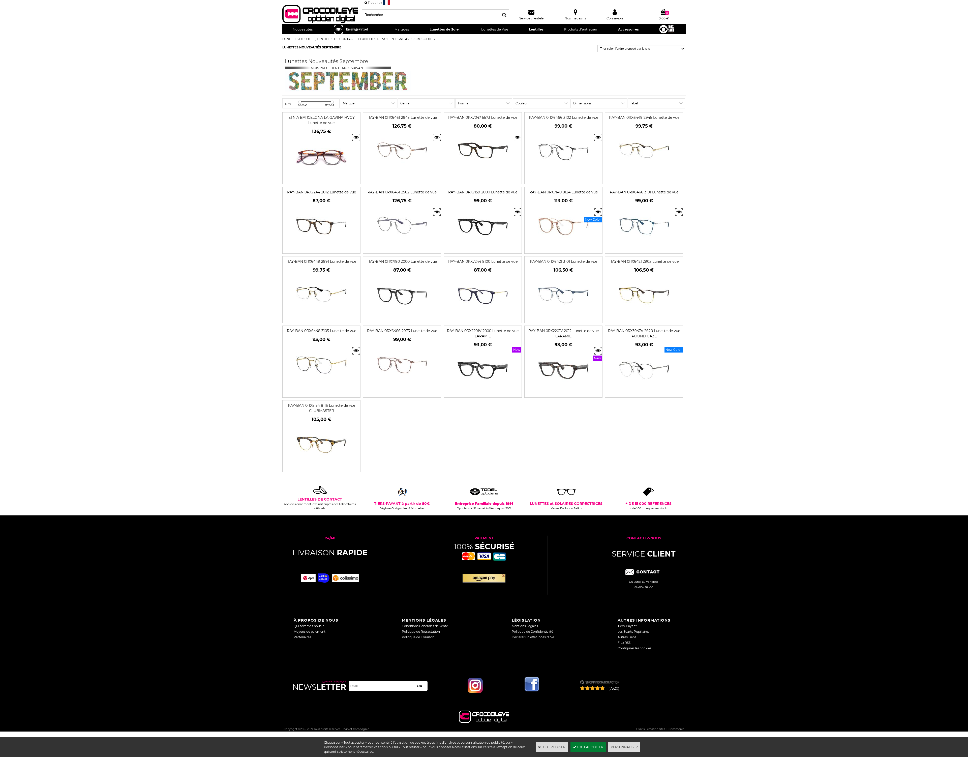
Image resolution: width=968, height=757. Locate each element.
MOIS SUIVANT (354, 68)
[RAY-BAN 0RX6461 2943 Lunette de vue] (402, 174)
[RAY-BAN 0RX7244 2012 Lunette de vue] (321, 248)
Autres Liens (627, 637)
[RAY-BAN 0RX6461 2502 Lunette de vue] (402, 248)
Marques (402, 29)
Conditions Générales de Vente (425, 626)
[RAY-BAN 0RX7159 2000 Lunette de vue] (483, 248)
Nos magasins (575, 18)
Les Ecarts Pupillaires (633, 631)
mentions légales (424, 620)
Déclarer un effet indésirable (533, 637)
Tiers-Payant (627, 626)
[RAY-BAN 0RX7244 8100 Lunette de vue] (483, 318)
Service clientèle (531, 18)
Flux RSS (624, 643)
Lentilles (536, 29)
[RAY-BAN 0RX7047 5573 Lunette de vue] (483, 174)
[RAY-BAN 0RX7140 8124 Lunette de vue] (563, 248)
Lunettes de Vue (494, 29)
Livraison (330, 552)
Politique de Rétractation (421, 631)
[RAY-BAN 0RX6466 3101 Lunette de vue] (644, 248)
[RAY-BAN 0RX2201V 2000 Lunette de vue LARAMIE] (483, 392)
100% (484, 546)
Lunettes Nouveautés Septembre (311, 47)
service (644, 554)
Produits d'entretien (580, 29)
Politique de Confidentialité (532, 631)
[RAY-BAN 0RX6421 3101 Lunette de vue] (563, 318)
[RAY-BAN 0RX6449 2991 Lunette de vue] (321, 318)
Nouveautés (303, 29)
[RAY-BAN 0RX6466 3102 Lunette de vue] (563, 174)
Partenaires (302, 637)
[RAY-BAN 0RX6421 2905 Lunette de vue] (644, 318)
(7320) (614, 688)
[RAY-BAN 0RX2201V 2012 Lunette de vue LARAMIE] (563, 392)
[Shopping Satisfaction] (599, 682)
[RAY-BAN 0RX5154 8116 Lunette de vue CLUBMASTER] (321, 467)
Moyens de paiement (309, 631)
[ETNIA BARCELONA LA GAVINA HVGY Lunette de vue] (321, 179)
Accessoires (628, 29)
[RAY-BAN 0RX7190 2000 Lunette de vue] (402, 318)
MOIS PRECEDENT (325, 68)
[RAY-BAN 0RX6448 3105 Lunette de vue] (321, 387)
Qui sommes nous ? (309, 626)
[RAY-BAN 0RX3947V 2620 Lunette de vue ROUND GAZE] (644, 392)
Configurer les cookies (634, 648)
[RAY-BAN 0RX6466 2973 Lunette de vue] (402, 387)
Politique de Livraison (418, 637)
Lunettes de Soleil (445, 29)
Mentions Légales (525, 626)
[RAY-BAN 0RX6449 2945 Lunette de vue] (644, 174)
